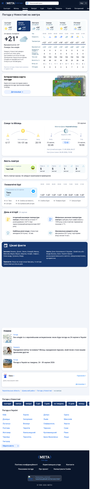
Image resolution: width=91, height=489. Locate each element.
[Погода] (44, 457)
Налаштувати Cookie (62, 469)
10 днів (68, 8)
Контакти (70, 465)
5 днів (49, 8)
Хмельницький (29, 432)
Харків (26, 415)
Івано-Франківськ (51, 437)
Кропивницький (50, 432)
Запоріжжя (27, 419)
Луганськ (6, 424)
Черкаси (47, 428)
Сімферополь (49, 424)
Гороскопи (81, 376)
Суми (66, 428)
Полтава (6, 428)
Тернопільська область (11, 391)
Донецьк (6, 419)
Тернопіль (27, 437)
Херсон (67, 424)
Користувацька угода (52, 465)
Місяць (16, 8)
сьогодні (7, 404)
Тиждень (58, 8)
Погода (20, 3)
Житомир (7, 432)
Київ (4, 415)
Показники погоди (26, 469)
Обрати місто (8, 446)
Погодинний (78, 8)
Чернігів (26, 428)
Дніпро (46, 415)
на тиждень (59, 404)
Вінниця (26, 424)
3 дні (42, 8)
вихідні (34, 8)
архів (89, 8)
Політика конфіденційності (26, 465)
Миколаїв (68, 419)
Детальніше (16, 92)
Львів (46, 419)
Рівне (66, 432)
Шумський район (28, 391)
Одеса (66, 415)
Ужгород (6, 441)
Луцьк (66, 437)
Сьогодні (7, 8)
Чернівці (6, 437)
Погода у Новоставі (44, 391)
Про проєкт (43, 469)
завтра (18, 404)
